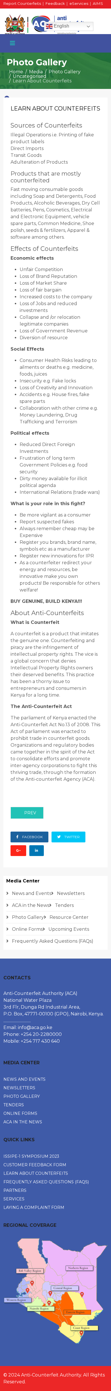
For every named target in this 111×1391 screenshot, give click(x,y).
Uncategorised (29, 76)
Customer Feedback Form (34, 1164)
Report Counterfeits (22, 3)
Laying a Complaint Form (33, 1207)
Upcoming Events (68, 929)
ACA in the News (30, 905)
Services (13, 1198)
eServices (78, 3)
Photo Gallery (65, 71)
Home (16, 71)
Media (36, 71)
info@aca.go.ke (35, 1027)
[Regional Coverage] (55, 1291)
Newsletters (70, 893)
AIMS (98, 3)
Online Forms (27, 929)
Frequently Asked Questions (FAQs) (52, 941)
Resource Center (68, 917)
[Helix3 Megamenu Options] (12, 43)
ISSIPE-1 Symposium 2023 (31, 1156)
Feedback (55, 3)
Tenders (64, 905)
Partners (14, 1190)
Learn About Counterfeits (35, 1173)
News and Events (31, 893)
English (61, 26)
